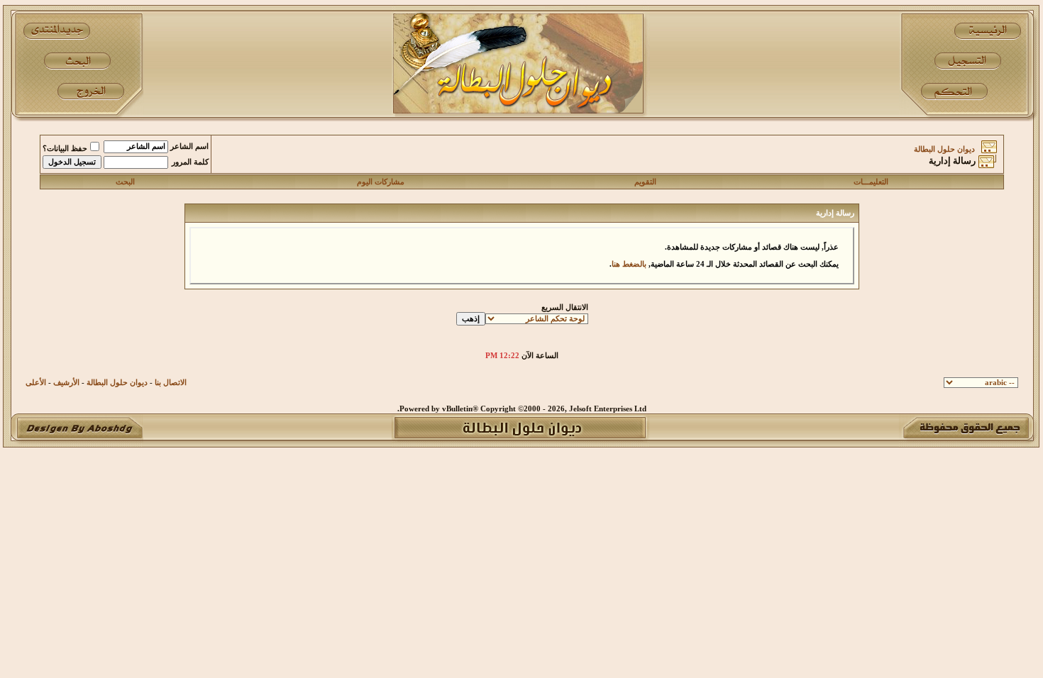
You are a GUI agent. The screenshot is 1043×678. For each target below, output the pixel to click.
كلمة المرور (190, 162)
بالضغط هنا (629, 264)
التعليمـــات (871, 182)
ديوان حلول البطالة (944, 149)
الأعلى (36, 383)
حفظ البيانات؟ (65, 148)
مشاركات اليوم (380, 182)
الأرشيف (66, 383)
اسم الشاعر (189, 146)
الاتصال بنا (171, 383)
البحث (125, 182)
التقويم (645, 182)
